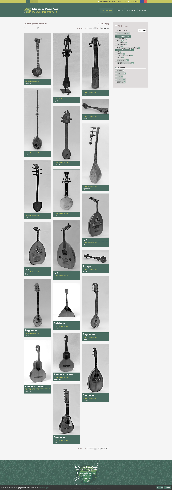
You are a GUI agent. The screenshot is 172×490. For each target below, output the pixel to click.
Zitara (120, 46)
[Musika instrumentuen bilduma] (97, 10)
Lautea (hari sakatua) (125, 50)
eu (28, 1)
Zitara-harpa (121, 42)
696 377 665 (133, 2)
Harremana (142, 10)
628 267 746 (122, 2)
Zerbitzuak (119, 10)
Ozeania (121, 82)
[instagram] (145, 1)
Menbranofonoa (125, 63)
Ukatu (167, 488)
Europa (121, 79)
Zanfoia (120, 57)
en (36, 1)
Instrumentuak (107, 10)
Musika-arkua (122, 39)
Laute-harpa (122, 44)
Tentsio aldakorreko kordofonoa (128, 48)
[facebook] (142, 1)
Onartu (160, 488)
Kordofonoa (123, 36)
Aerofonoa (123, 33)
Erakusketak (131, 10)
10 (99, 28)
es (32, 1)
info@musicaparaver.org (107, 2)
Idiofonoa (122, 60)
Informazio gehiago (44, 488)
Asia (120, 76)
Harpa (120, 40)
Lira (119, 52)
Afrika (120, 70)
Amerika (121, 73)
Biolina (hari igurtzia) (125, 55)
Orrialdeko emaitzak (30, 28)
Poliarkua (120, 54)
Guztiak (141, 30)
